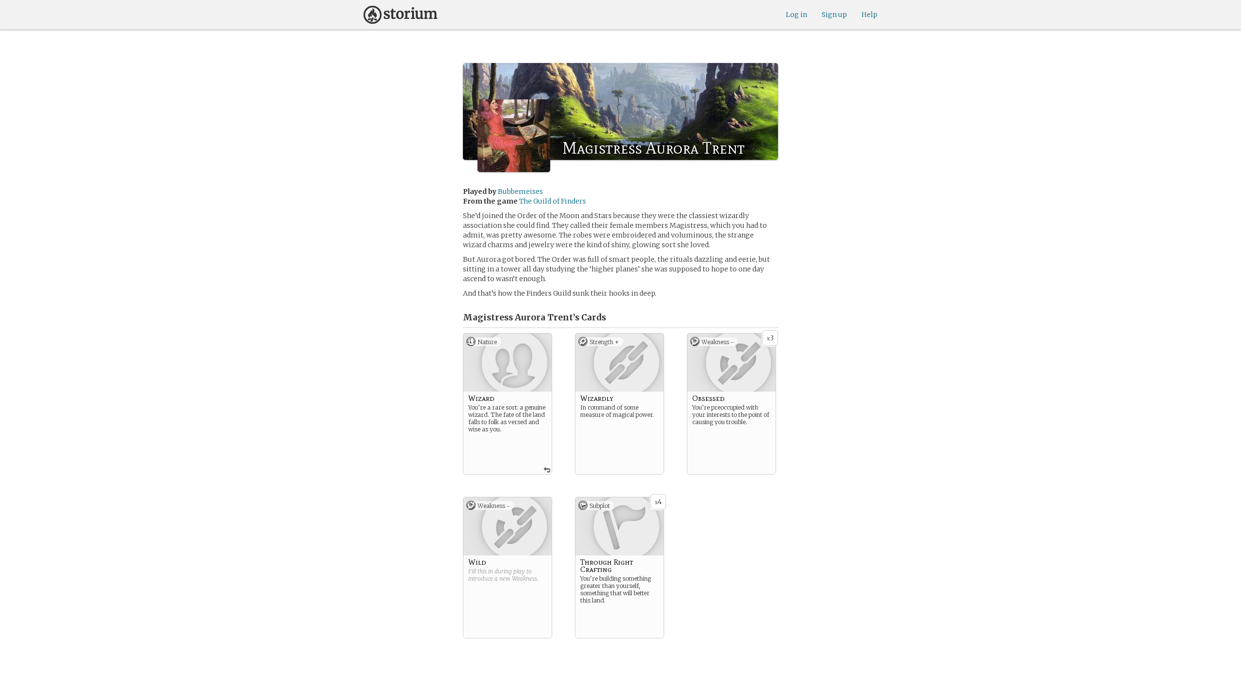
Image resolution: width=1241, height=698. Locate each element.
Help (869, 14)
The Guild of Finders (552, 201)
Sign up (834, 14)
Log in (796, 14)
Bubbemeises (520, 191)
